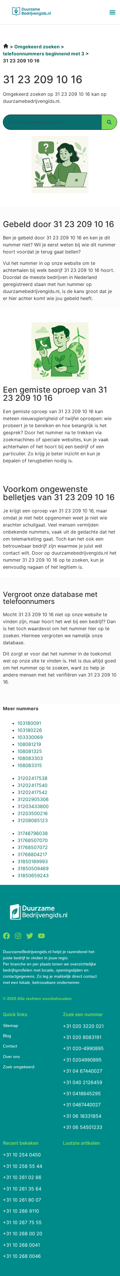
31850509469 (33, 868)
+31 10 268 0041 (21, 1245)
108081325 (29, 751)
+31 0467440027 (82, 1105)
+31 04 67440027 (82, 1071)
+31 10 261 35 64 (22, 1189)
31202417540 (32, 785)
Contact (10, 1046)
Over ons (11, 1056)
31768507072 (32, 847)
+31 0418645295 (82, 1093)
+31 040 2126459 (82, 1082)
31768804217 (32, 854)
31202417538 (32, 778)
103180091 (29, 723)
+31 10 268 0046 (22, 1256)
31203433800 (33, 806)
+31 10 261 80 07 (22, 1200)
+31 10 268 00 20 (22, 1233)
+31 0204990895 (82, 1060)
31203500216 (32, 813)
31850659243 (33, 875)
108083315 (29, 765)
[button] (112, 12)
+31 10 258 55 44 (22, 1166)
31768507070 (32, 840)
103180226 (29, 730)
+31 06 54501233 (82, 1127)
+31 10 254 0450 (22, 1155)
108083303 (30, 758)
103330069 (30, 737)
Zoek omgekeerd (18, 1066)
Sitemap (10, 1025)
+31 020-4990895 (83, 1048)
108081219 (29, 744)
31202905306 (33, 799)
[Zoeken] (109, 122)
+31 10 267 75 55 (22, 1222)
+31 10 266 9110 (21, 1211)
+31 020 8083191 (82, 1037)
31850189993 (32, 861)
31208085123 (32, 820)
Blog (7, 1035)
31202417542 (32, 792)
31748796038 (32, 833)
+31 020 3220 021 (83, 1026)
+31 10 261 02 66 (22, 1177)
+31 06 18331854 (82, 1116)
